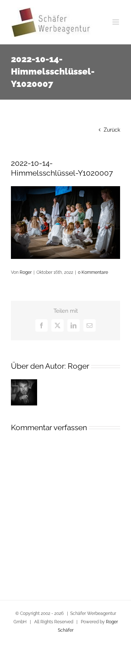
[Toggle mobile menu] (116, 22)
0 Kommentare (93, 272)
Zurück (112, 130)
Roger (26, 272)
